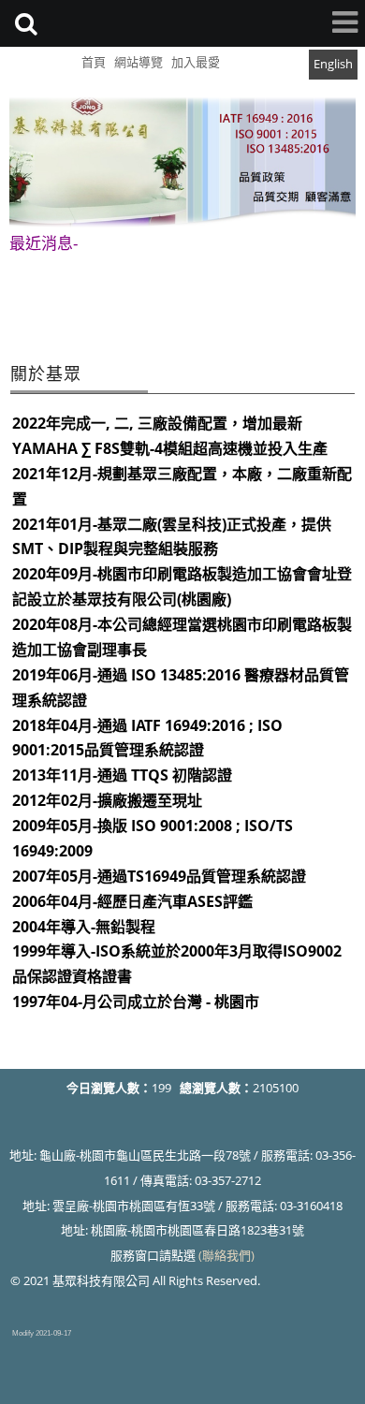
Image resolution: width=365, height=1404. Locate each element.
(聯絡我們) (226, 1255)
